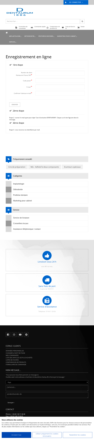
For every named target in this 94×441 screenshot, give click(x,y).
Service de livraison (21, 218)
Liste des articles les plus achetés (19, 358)
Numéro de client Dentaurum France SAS (24, 74)
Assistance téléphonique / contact (26, 229)
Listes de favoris (12, 360)
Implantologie (14, 36)
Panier (83, 26)
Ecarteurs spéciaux (72, 167)
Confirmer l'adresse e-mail (23, 93)
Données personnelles (15, 351)
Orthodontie (29, 36)
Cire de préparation (16, 167)
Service (12, 42)
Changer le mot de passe (15, 353)
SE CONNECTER (75, 2)
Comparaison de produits (16, 362)
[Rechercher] (82, 21)
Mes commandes (12, 355)
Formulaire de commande (16, 364)
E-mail (29, 86)
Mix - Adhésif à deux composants (45, 167)
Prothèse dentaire (45, 36)
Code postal (27, 80)
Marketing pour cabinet (66, 36)
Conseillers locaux (20, 223)
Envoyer (15, 105)
